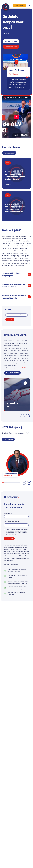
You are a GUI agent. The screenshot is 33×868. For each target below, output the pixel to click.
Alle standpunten (11, 47)
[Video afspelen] (16, 62)
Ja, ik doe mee (19, 5)
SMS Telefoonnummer (12, 521)
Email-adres (8, 513)
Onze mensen (8, 439)
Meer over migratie (11, 41)
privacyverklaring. (11, 534)
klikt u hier (23, 368)
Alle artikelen (9, 153)
